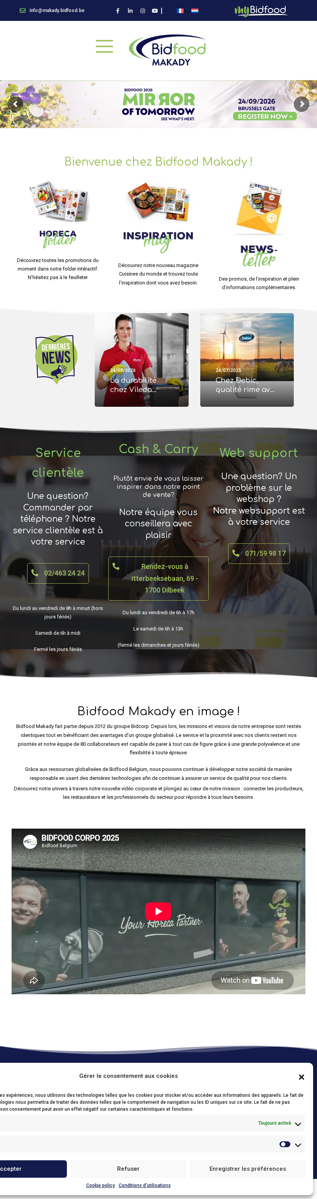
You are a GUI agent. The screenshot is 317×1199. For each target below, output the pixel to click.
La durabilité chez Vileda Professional (133, 390)
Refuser (128, 1168)
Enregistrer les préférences (248, 1168)
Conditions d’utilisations (145, 1185)
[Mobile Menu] (104, 46)
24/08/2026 (123, 370)
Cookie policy (100, 1185)
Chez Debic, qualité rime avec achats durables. (247, 390)
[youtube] (155, 11)
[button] (301, 1076)
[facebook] (118, 11)
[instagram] (142, 11)
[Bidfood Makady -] (167, 50)
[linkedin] (130, 11)
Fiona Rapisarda (136, 403)
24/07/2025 (228, 370)
